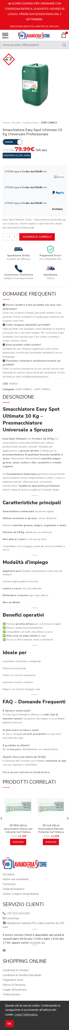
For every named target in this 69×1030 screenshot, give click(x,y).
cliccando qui (37, 943)
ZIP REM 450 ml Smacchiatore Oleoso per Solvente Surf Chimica (18, 829)
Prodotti (16, 122)
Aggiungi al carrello (37, 236)
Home (6, 122)
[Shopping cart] (63, 35)
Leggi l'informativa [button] (26, 1014)
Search (64, 45)
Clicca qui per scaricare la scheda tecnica (26, 772)
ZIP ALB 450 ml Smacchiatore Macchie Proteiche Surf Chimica (51, 829)
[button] (18, 842)
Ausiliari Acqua (30, 122)
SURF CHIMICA (49, 122)
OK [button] (9, 1023)
